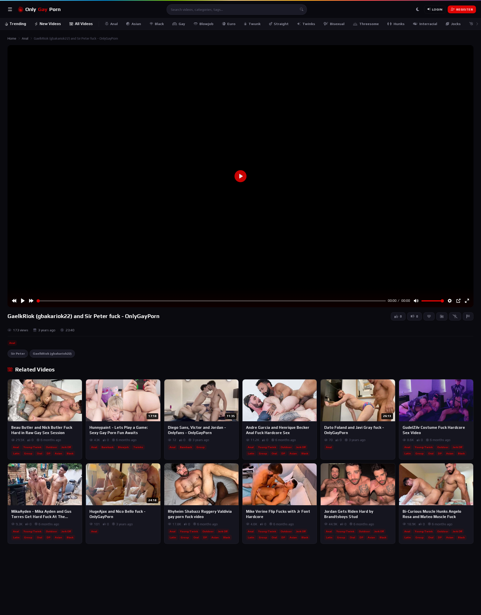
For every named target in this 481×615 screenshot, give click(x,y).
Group (28, 453)
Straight (281, 24)
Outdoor (51, 447)
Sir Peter (18, 353)
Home (12, 38)
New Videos (50, 24)
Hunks (399, 24)
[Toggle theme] (418, 10)
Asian (136, 24)
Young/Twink (32, 447)
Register (464, 9)
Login (437, 9)
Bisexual (337, 24)
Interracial (428, 24)
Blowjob (206, 24)
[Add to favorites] (78, 385)
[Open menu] (10, 10)
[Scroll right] (477, 24)
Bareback (107, 447)
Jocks (456, 24)
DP (48, 453)
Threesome (369, 24)
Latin (16, 453)
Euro (231, 24)
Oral (39, 453)
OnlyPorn (43, 9)
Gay (182, 24)
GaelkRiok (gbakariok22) (52, 353)
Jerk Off (66, 447)
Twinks (308, 24)
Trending (18, 24)
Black (159, 24)
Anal (114, 24)
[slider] (211, 300)
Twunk (255, 24)
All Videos (84, 24)
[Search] (301, 9)
